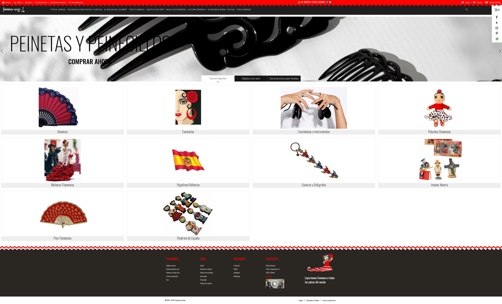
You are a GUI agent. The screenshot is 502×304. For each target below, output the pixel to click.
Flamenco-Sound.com (172, 272)
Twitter (236, 269)
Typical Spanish (58, 9)
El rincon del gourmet (115, 9)
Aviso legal (203, 276)
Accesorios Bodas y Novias (221, 9)
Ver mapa (269, 276)
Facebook (236, 265)
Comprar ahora (90, 61)
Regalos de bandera (176, 9)
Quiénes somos (171, 265)
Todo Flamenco (137, 9)
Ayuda (202, 265)
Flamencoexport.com (172, 269)
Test (167, 279)
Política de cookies (206, 283)
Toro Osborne (243, 9)
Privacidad (203, 279)
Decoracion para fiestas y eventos (85, 9)
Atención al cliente (206, 269)
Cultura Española (197, 9)
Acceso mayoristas (172, 276)
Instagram (237, 272)
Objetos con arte (155, 9)
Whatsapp (237, 276)
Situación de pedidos (206, 272)
